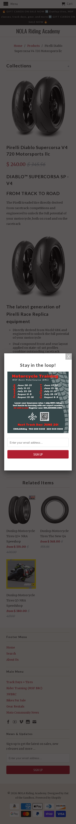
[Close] (68, 356)
